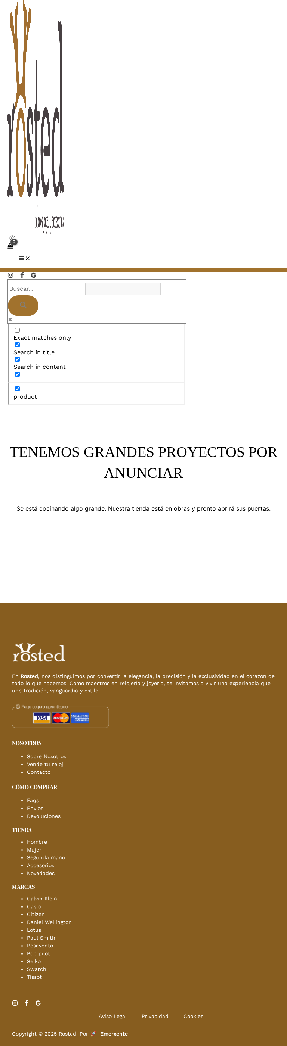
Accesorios (40, 865)
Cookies (193, 1016)
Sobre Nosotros (46, 756)
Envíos (35, 808)
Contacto (38, 772)
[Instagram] (10, 276)
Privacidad (155, 1016)
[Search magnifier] (23, 305)
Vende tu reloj (45, 764)
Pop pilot (38, 953)
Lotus (34, 930)
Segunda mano (46, 857)
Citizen (36, 914)
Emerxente (114, 1034)
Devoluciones (44, 816)
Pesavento (40, 946)
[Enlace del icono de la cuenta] (12, 239)
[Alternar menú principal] (24, 259)
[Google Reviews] (34, 276)
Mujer (34, 850)
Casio (34, 906)
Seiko (34, 961)
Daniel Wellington (49, 922)
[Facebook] (22, 276)
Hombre (37, 842)
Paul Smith (41, 938)
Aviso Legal (113, 1016)
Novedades (41, 873)
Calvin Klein (42, 899)
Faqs (33, 800)
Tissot (34, 977)
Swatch (36, 969)
